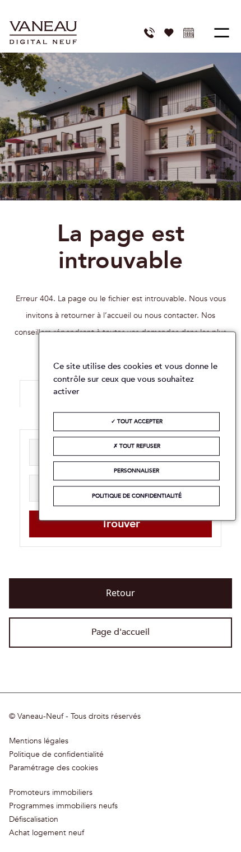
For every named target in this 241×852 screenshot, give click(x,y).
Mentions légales (38, 741)
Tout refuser (139, 446)
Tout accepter (139, 421)
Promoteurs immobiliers (50, 792)
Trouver (120, 523)
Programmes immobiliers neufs (63, 806)
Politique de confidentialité (56, 754)
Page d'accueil (120, 632)
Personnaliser (136, 471)
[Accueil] (43, 32)
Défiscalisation (33, 819)
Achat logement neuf (46, 832)
